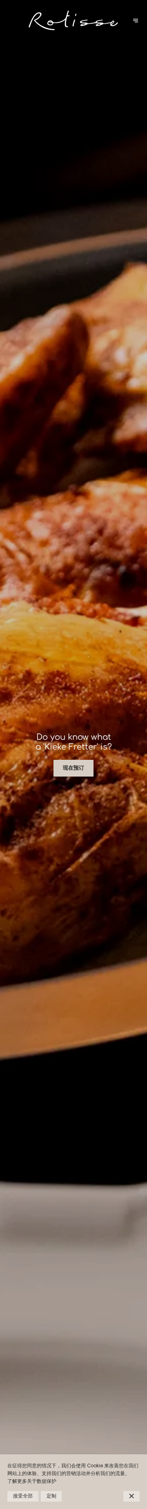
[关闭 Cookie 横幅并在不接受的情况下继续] (131, 1496)
